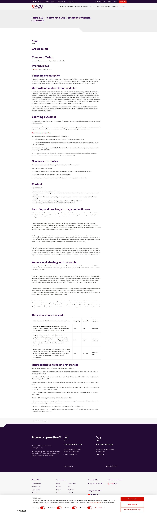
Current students (100, 1)
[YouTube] (96, 484)
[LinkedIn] (93, 484)
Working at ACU (36, 486)
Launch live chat (69, 455)
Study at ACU (62, 6)
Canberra (58, 493)
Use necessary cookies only (132, 509)
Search (122, 6)
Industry (46, 1)
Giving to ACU (61, 1)
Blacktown (59, 486)
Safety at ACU (71, 1)
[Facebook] (88, 484)
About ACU (115, 6)
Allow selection (132, 504)
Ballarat (58, 483)
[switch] (59, 507)
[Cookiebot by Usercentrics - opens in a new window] (22, 511)
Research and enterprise (103, 6)
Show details (99, 508)
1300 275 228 (113, 466)
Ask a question (68, 466)
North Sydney (72, 483)
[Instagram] (91, 484)
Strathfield (71, 490)
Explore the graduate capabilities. (41, 133)
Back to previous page (42, 421)
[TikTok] (99, 484)
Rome (69, 486)
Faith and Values (36, 1)
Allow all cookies (132, 499)
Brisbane (58, 490)
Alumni (53, 1)
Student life (84, 6)
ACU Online (71, 493)
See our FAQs (100, 455)
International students (73, 6)
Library (109, 1)
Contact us (122, 1)
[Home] (37, 7)
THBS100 (35, 69)
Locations (92, 6)
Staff (115, 1)
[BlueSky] (101, 484)
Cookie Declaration (95, 502)
